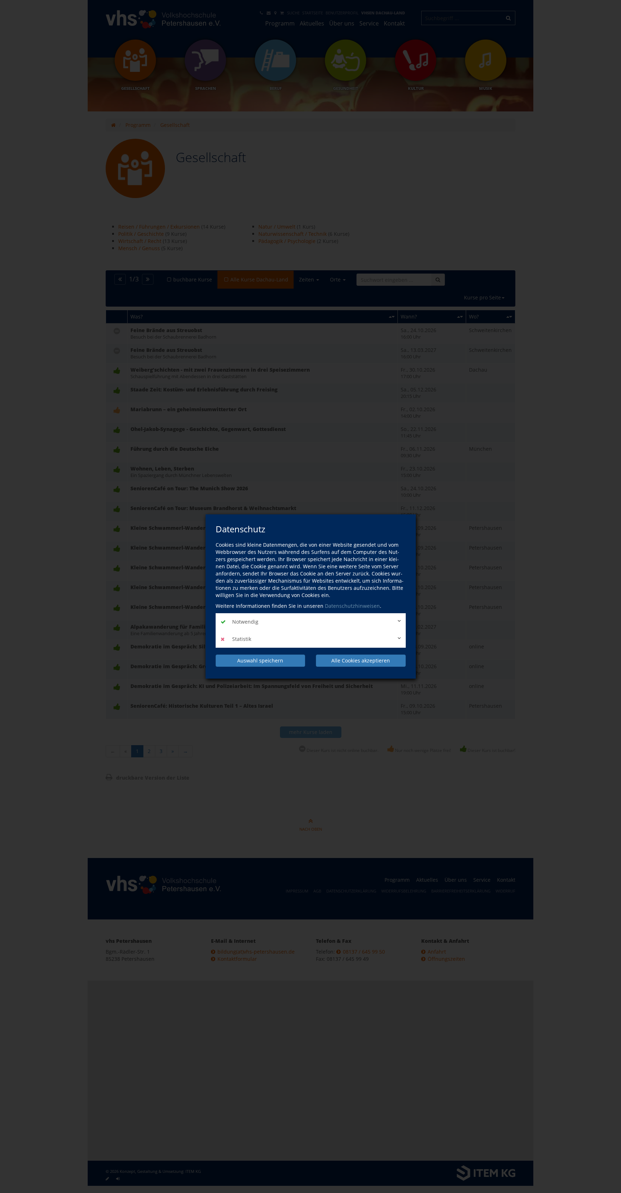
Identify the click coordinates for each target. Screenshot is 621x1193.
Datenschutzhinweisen (352, 605)
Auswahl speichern (260, 660)
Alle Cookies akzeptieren (360, 660)
